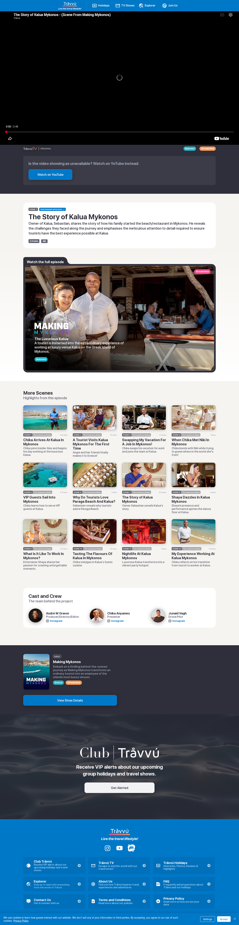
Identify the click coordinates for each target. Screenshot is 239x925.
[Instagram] (107, 848)
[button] (50, 174)
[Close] (235, 919)
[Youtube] (119, 848)
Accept (224, 919)
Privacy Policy (21, 920)
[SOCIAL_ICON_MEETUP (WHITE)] (131, 848)
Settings (207, 919)
